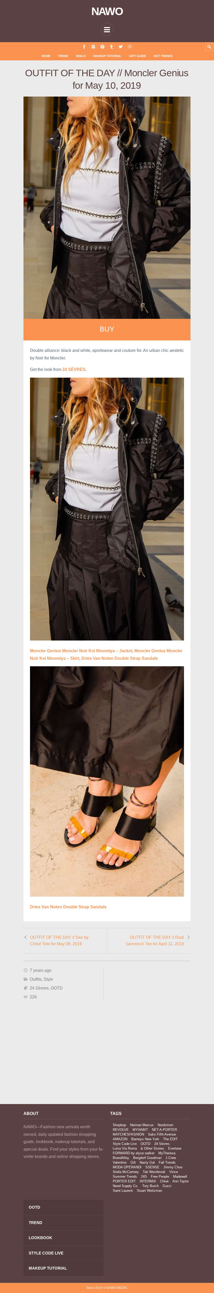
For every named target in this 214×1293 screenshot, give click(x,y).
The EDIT (170, 1139)
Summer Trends (125, 1176)
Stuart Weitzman (149, 1190)
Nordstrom (165, 1125)
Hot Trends (163, 56)
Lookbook (40, 1237)
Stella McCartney (126, 1172)
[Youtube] (129, 46)
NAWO (107, 11)
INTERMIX (148, 1181)
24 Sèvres (39, 988)
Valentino (120, 1162)
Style (48, 979)
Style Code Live (125, 1143)
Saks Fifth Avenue (162, 1134)
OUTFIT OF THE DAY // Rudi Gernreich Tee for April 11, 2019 (155, 940)
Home (46, 56)
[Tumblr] (111, 46)
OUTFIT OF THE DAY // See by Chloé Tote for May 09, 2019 (59, 940)
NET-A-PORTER (164, 1129)
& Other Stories (152, 1148)
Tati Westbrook (154, 1172)
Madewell (180, 1176)
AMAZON (120, 1139)
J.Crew (170, 1157)
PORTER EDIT (124, 1181)
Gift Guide (137, 56)
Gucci (167, 1186)
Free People (160, 1176)
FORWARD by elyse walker (133, 1153)
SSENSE (152, 1167)
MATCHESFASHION (128, 1134)
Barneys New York (145, 1139)
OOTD (57, 988)
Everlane (174, 1148)
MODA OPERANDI (127, 1167)
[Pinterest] (102, 46)
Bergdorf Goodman (147, 1157)
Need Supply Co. (125, 1186)
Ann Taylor (181, 1181)
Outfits (35, 979)
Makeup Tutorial (107, 56)
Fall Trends (167, 1162)
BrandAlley (121, 1157)
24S (144, 1176)
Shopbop (119, 1125)
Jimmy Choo (172, 1167)
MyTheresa (166, 1153)
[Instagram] (93, 46)
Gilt (133, 1162)
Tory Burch (150, 1186)
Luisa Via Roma (125, 1148)
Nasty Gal (147, 1162)
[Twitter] (120, 46)
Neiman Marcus (142, 1125)
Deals (81, 56)
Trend (63, 56)
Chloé (164, 1181)
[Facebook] (84, 46)
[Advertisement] (63, 1053)
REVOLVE (121, 1129)
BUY (107, 329)
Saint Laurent (123, 1190)
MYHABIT (140, 1129)
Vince (173, 1172)
